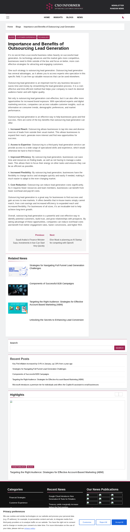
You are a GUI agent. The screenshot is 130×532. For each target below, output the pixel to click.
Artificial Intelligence (23, 467)
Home (46, 17)
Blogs (69, 17)
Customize (87, 522)
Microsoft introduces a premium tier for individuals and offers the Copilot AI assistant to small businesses (55, 385)
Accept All (119, 522)
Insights (58, 17)
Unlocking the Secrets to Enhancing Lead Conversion (57, 320)
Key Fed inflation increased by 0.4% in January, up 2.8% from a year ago (42, 364)
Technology (43, 37)
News (80, 17)
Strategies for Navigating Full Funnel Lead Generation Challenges (39, 369)
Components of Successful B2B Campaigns (52, 283)
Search (14, 343)
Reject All (103, 522)
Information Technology (47, 467)
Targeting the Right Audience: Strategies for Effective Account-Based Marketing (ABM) (48, 379)
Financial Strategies (17, 497)
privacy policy (29, 528)
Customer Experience (26, 37)
